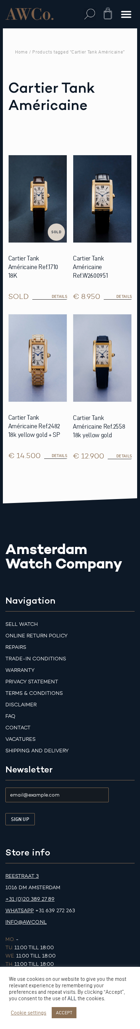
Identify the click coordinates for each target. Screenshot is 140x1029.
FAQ (10, 716)
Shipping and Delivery (37, 751)
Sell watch (21, 624)
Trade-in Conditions (35, 659)
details (59, 296)
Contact (18, 728)
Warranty (19, 670)
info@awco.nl (26, 922)
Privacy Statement (31, 682)
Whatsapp (19, 911)
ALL (71, 998)
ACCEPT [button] (64, 1012)
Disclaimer (21, 705)
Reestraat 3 (22, 876)
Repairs (15, 647)
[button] (90, 14)
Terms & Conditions (34, 693)
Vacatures (20, 739)
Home (21, 51)
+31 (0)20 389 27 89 (30, 899)
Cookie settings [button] (28, 1013)
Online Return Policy (36, 636)
